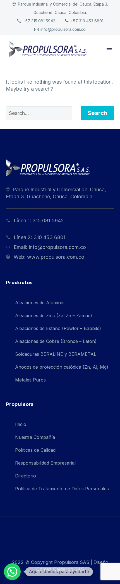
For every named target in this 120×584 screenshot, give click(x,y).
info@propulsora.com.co (63, 29)
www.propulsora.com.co (55, 257)
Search (97, 113)
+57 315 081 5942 (39, 20)
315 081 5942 (48, 220)
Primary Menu (109, 48)
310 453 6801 (49, 237)
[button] (12, 571)
